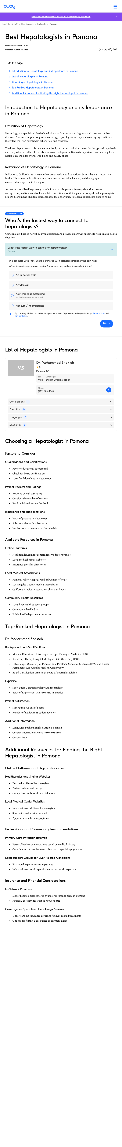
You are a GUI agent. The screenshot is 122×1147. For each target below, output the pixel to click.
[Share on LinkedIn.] (105, 49)
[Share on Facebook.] (101, 49)
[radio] (61, 275)
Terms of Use (98, 313)
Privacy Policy (21, 316)
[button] (61, 249)
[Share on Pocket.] (115, 49)
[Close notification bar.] (116, 17)
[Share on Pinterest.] (110, 49)
